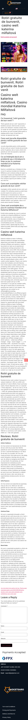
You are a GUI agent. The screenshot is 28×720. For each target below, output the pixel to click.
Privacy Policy (6, 717)
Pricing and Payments (9, 710)
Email (2, 632)
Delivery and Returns (8, 714)
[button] (3, 8)
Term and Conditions (8, 706)
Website (3, 638)
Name (2, 626)
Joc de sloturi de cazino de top (10, 588)
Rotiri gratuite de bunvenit (9, 37)
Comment (4, 606)
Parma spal (23, 588)
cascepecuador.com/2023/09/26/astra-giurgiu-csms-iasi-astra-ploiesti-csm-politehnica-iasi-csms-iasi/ (12, 592)
